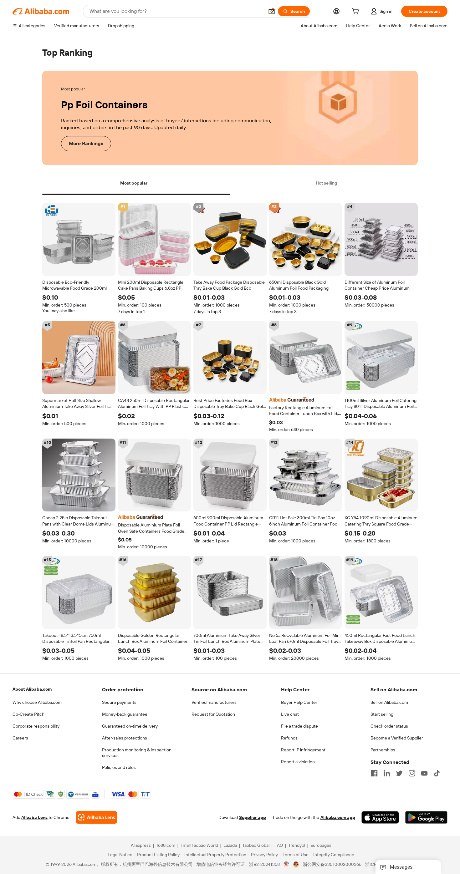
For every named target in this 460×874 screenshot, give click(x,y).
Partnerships (383, 749)
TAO (279, 845)
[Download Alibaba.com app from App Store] (380, 817)
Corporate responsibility (36, 726)
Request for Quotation (213, 714)
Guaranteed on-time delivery (130, 726)
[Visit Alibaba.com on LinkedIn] (387, 773)
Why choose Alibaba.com (37, 702)
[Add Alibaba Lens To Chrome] (96, 817)
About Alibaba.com (32, 689)
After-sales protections (124, 737)
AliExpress (141, 845)
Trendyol (296, 845)
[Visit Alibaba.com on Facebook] (374, 773)
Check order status (389, 726)
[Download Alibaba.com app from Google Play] (426, 817)
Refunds (289, 737)
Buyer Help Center (299, 702)
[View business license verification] (286, 864)
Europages (320, 845)
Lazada (230, 845)
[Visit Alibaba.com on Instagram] (412, 773)
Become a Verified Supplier (397, 737)
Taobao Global (255, 845)
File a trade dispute (299, 726)
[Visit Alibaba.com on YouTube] (424, 773)
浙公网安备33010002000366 (332, 864)
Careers (20, 737)
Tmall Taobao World (199, 845)
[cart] (356, 12)
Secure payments (119, 702)
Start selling (382, 714)
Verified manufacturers (214, 702)
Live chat (290, 714)
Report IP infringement (303, 749)
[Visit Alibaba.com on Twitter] (399, 773)
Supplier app (252, 817)
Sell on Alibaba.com (389, 702)
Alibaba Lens (34, 817)
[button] (271, 11)
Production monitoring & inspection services (136, 752)
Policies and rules (119, 767)
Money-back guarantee (124, 714)
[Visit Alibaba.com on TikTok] (437, 773)
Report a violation (298, 761)
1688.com (165, 845)
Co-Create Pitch (28, 714)
